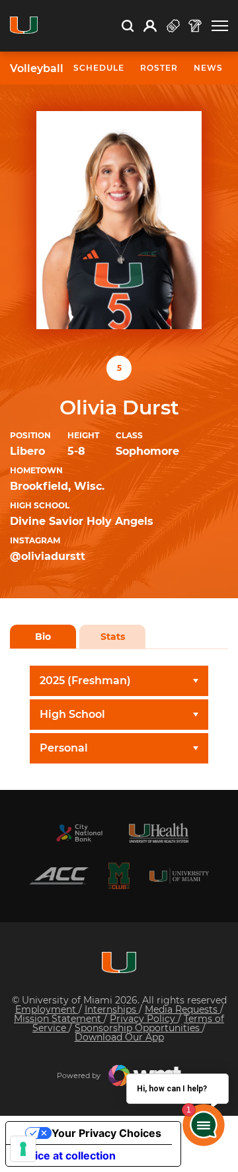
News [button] (208, 68)
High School (72, 714)
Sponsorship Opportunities (138, 1028)
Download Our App (119, 1037)
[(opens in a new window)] (79, 833)
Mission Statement (59, 1019)
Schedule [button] (98, 68)
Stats (112, 637)
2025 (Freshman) (85, 680)
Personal (64, 748)
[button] (220, 26)
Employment (47, 1009)
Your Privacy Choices (106, 1133)
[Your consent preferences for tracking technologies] (23, 1148)
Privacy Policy (144, 1019)
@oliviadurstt (47, 556)
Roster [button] (159, 68)
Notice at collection (66, 1155)
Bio (43, 637)
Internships (112, 1009)
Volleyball (36, 68)
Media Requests (182, 1009)
